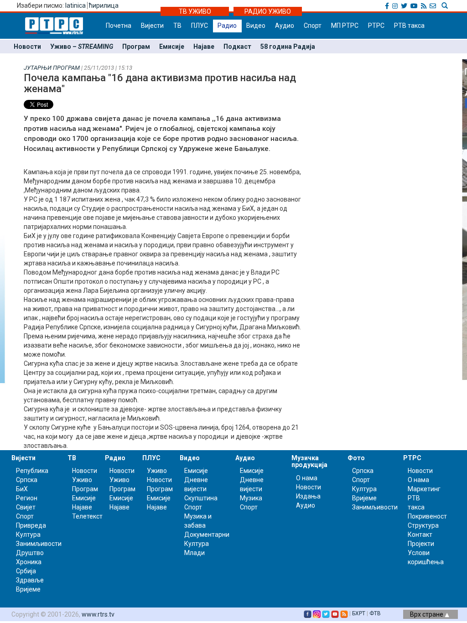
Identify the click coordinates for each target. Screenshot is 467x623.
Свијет (26, 507)
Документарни (206, 534)
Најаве (203, 46)
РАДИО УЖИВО (267, 11)
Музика (251, 498)
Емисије (171, 46)
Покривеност (427, 516)
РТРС (376, 25)
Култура (28, 534)
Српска (363, 470)
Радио (227, 25)
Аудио (284, 25)
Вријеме (28, 589)
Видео (255, 25)
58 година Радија (287, 46)
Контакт (420, 534)
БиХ (22, 489)
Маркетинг (424, 489)
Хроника (29, 562)
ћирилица (104, 5)
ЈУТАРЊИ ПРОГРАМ (52, 67)
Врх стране (427, 614)
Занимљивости (39, 543)
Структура (423, 525)
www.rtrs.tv (98, 614)
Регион (26, 498)
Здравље (30, 580)
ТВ (177, 25)
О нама (306, 478)
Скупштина (201, 498)
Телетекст (87, 516)
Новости (27, 46)
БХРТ (358, 613)
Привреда (31, 525)
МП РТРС (344, 25)
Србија (26, 571)
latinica (75, 5)
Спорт (313, 25)
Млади (194, 552)
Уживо (82, 479)
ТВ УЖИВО (195, 11)
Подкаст (237, 46)
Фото (356, 458)
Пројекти (421, 543)
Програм (136, 46)
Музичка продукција (309, 461)
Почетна (118, 25)
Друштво (30, 552)
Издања (308, 496)
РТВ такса (409, 25)
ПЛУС (199, 25)
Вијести (152, 25)
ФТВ (375, 613)
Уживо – (81, 46)
